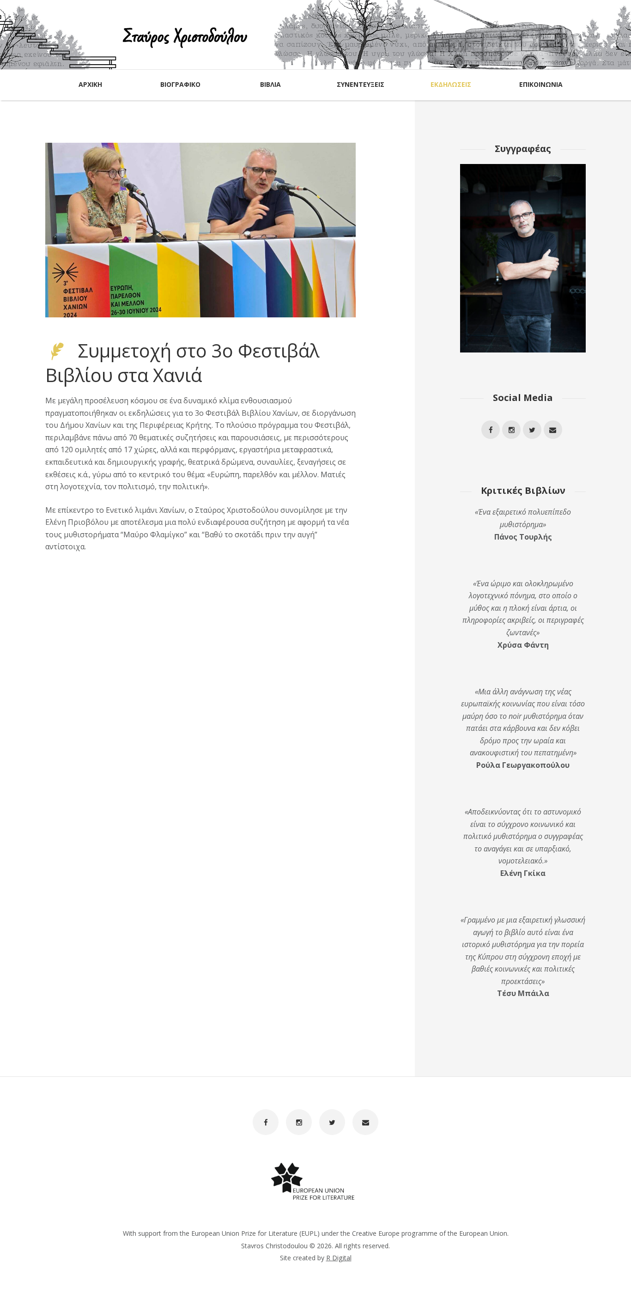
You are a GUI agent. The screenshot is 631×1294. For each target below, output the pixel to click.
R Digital (339, 1257)
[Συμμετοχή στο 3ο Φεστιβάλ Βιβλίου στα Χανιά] (200, 230)
